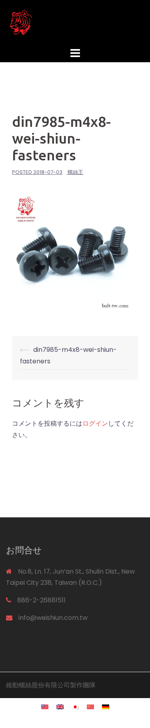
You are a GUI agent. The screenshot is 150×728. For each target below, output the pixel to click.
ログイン (95, 423)
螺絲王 (75, 172)
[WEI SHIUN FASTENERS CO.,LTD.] (75, 22)
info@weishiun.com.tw (53, 617)
